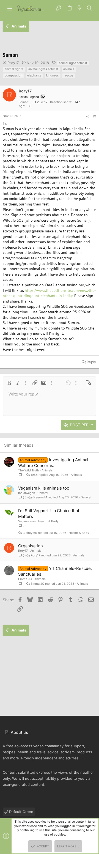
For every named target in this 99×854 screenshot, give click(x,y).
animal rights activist (43, 69)
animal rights (14, 69)
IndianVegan (26, 493)
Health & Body (48, 521)
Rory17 (13, 63)
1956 (34, 474)
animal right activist (73, 63)
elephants (34, 75)
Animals (47, 470)
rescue (68, 75)
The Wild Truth (28, 470)
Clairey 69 (30, 532)
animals (68, 69)
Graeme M (39, 497)
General (42, 493)
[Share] (87, 116)
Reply (91, 362)
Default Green (20, 811)
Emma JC (25, 579)
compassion (13, 75)
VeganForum (27, 521)
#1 (94, 116)
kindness (52, 75)
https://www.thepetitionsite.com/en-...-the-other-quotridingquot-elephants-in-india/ (49, 293)
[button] (9, 8)
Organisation (30, 545)
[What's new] (79, 8)
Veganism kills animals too (43, 488)
